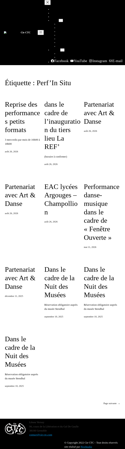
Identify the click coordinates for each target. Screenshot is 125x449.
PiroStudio (86, 446)
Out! (59, 31)
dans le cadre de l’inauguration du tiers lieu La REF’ (62, 125)
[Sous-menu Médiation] (62, 50)
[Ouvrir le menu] (41, 32)
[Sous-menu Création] (61, 20)
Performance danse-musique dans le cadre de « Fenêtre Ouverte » (101, 212)
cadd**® (61, 39)
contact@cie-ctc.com (40, 434)
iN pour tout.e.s (64, 27)
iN (58, 24)
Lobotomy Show (65, 42)
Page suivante (112, 403)
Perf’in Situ (62, 35)
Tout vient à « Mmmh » (68, 46)
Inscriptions (62, 53)
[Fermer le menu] (48, 2)
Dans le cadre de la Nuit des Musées (59, 282)
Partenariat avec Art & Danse (99, 112)
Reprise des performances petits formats (22, 117)
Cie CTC (25, 32)
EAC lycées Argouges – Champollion (61, 199)
